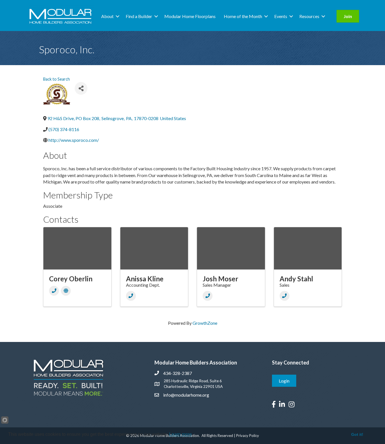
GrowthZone (205, 323)
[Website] (66, 291)
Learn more (180, 434)
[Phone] (54, 291)
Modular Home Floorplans (190, 16)
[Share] (81, 88)
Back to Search (56, 79)
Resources (309, 16)
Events (280, 16)
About (107, 16)
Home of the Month (243, 16)
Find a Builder (139, 16)
